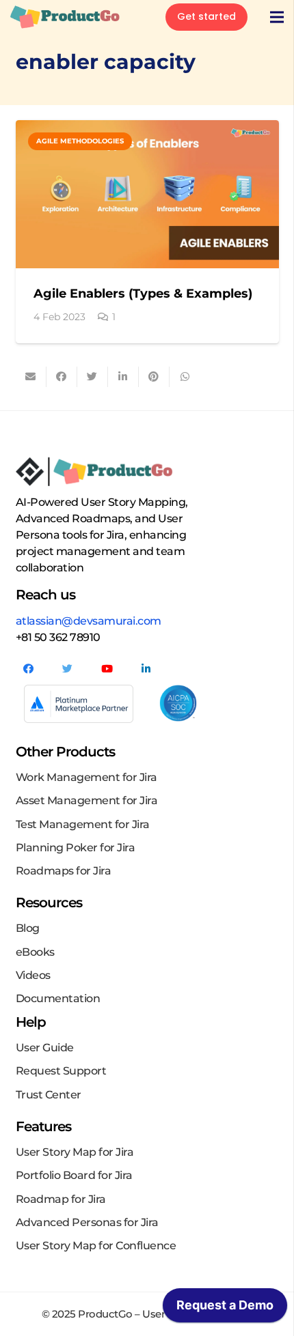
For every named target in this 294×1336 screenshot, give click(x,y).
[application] (225, 1308)
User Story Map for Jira (75, 1152)
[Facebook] (29, 669)
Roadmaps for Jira (63, 870)
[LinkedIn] (146, 669)
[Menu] (277, 17)
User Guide (45, 1047)
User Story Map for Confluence (96, 1245)
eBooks (35, 952)
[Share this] (61, 377)
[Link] (65, 17)
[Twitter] (68, 669)
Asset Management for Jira (87, 800)
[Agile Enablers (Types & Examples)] (147, 194)
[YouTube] (107, 669)
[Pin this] (154, 377)
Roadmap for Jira (61, 1199)
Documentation (58, 998)
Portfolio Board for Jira (74, 1175)
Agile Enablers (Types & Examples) (143, 293)
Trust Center (48, 1094)
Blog (28, 928)
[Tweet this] (92, 377)
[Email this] (31, 377)
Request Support (61, 1070)
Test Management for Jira (83, 824)
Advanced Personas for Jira (87, 1222)
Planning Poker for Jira (75, 847)
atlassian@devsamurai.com (88, 620)
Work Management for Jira (86, 777)
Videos (33, 975)
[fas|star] (178, 703)
